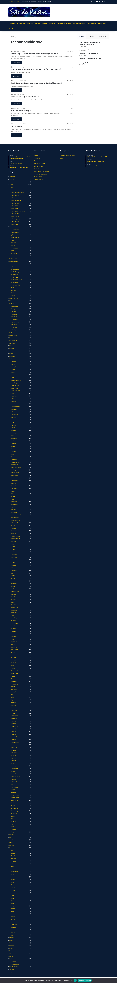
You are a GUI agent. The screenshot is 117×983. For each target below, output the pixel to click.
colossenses (14, 871)
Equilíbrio (13, 552)
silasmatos (14, 253)
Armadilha (13, 404)
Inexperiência (14, 623)
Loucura (13, 652)
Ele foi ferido (16, 126)
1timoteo (13, 858)
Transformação (15, 811)
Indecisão (13, 620)
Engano (13, 549)
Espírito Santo (13, 335)
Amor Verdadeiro (15, 390)
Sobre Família (14, 205)
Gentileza (13, 594)
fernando (13, 242)
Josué (11, 840)
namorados (14, 290)
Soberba (13, 779)
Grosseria (13, 599)
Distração (13, 533)
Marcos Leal (14, 248)
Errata (44, 23)
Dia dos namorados (16, 279)
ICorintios (13, 895)
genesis (13, 890)
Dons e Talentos (15, 538)
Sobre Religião (15, 221)
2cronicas (13, 861)
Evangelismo (14, 570)
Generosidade (15, 591)
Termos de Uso (38, 176)
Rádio (11, 948)
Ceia (12, 187)
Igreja (12, 615)
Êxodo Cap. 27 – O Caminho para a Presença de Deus (34, 53)
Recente (91, 36)
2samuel (11, 182)
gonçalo (13, 245)
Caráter (13, 441)
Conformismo (14, 475)
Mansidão (13, 660)
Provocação (14, 737)
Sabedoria (14, 760)
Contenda (13, 483)
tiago (12, 935)
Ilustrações (91, 23)
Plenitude (13, 721)
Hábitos (13, 602)
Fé (11, 581)
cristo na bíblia (13, 258)
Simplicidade (14, 774)
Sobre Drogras (15, 203)
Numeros (11, 940)
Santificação (14, 768)
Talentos (13, 789)
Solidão (13, 784)
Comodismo (14, 456)
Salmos (11, 953)
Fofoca (13, 586)
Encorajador (14, 319)
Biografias (21, 23)
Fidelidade (14, 583)
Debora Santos (15, 232)
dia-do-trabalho (15, 285)
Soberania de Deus (16, 776)
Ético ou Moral (15, 322)
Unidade (13, 819)
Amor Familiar (14, 388)
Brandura (13, 433)
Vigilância (13, 826)
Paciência (13, 705)
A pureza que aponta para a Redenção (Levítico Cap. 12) (36, 69)
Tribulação (14, 813)
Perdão (13, 713)
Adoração (13, 367)
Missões (13, 676)
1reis (12, 850)
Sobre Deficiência (16, 200)
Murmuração (14, 684)
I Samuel (11, 348)
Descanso (13, 509)
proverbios (14, 924)
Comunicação (15, 464)
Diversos (52, 23)
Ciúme (12, 454)
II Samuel (12, 356)
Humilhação (14, 612)
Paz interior (14, 710)
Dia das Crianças (15, 272)
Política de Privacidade (40, 174)
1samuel (13, 853)
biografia (13, 961)
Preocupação (14, 726)
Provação (13, 734)
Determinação (15, 523)
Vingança (13, 829)
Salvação (13, 766)
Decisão (13, 499)
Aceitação (13, 361)
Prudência (13, 739)
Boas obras (14, 425)
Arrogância (14, 409)
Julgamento (14, 641)
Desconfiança (14, 512)
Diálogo (13, 525)
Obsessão (13, 692)
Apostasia (13, 401)
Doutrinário (14, 316)
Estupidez (13, 565)
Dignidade (13, 528)
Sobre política (15, 216)
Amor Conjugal (15, 382)
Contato (30, 23)
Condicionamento (16, 467)
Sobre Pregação (15, 219)
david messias (15, 229)
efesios (13, 879)
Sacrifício (13, 763)
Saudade (13, 771)
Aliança (13, 372)
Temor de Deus (15, 795)
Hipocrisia (13, 604)
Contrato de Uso (38, 179)
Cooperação (14, 488)
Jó (10, 837)
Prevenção (14, 729)
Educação (13, 541)
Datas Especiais (13, 261)
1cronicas (12, 176)
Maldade (13, 657)
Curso (37, 23)
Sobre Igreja (14, 208)
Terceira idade (15, 797)
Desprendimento (15, 520)
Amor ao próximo (16, 380)
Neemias (11, 937)
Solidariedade (15, 787)
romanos (13, 927)
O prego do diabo (85, 63)
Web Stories (102, 23)
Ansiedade (14, 396)
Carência (13, 443)
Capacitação (14, 438)
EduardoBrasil (15, 237)
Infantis (11, 834)
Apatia (12, 398)
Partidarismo (14, 708)
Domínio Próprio (15, 536)
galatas (13, 887)
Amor (12, 377)
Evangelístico (14, 324)
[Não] (115, 980)
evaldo (13, 240)
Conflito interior (15, 472)
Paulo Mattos (13, 943)
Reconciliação (15, 742)
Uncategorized (13, 966)
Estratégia (13, 562)
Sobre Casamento (16, 198)
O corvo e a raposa (85, 49)
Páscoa (13, 295)
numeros (13, 922)
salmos (13, 932)
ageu (12, 866)
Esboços (11, 303)
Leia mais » (16, 62)
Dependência (14, 504)
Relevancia (14, 747)
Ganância (13, 589)
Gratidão (13, 597)
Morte (12, 678)
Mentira (13, 668)
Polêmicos (12, 945)
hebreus (13, 892)
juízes (12, 906)
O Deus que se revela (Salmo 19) (30, 1)
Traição (13, 805)
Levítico (11, 845)
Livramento (14, 647)
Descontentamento (16, 515)
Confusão (13, 478)
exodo (12, 882)
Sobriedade (14, 782)
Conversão (14, 486)
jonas (12, 903)
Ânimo (12, 393)
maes (12, 287)
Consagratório (15, 309)
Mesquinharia (14, 671)
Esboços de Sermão (64, 23)
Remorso (13, 750)
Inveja (12, 639)
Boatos (13, 427)
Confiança (13, 470)
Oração (13, 697)
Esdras (11, 332)
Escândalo (14, 554)
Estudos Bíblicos (79, 23)
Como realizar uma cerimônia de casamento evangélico (89, 43)
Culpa (12, 493)
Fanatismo (14, 578)
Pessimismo (14, 718)
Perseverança (14, 715)
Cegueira (13, 451)
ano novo (13, 264)
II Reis (11, 353)
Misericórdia (14, 673)
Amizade (13, 375)
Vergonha (13, 821)
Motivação (14, 681)
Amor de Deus (15, 385)
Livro (10, 847)
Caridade (13, 446)
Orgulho (13, 700)
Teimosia (13, 792)
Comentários (102, 36)
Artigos (12, 23)
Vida (12, 824)
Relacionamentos (15, 745)
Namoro (13, 686)
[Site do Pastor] (29, 12)
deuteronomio (15, 877)
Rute (10, 951)
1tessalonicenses (15, 856)
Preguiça (13, 723)
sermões (11, 956)
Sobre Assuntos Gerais (17, 192)
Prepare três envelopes (21, 110)
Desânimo (13, 507)
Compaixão (14, 459)
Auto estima (14, 417)
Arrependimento (15, 406)
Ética (12, 567)
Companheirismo (15, 462)
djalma (12, 235)
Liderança (13, 644)
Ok (75, 980)
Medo (12, 665)
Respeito (13, 758)
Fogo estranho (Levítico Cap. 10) (25, 97)
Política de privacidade (85, 980)
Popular (81, 36)
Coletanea (12, 256)
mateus (13, 916)
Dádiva (13, 496)
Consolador (14, 311)
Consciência (14, 480)
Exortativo (14, 327)
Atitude (13, 412)
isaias (12, 898)
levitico (13, 908)
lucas (12, 911)
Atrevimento (14, 414)
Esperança (14, 560)
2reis (12, 863)
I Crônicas (12, 343)
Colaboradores (13, 227)
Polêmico (13, 330)
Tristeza (13, 816)
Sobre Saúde (14, 224)
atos (12, 869)
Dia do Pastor (14, 277)
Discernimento (15, 530)
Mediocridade (15, 663)
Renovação (14, 752)
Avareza (13, 419)
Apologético (14, 306)
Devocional (14, 314)
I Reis (10, 345)
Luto (12, 655)
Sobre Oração (15, 213)
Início (13, 37)
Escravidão (14, 557)
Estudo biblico (15, 964)
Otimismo (13, 702)
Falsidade (13, 575)
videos (11, 972)
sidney (12, 250)
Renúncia (13, 755)
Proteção (13, 731)
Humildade (14, 610)
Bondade (13, 430)
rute (12, 929)
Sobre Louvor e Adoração (18, 211)
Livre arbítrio (14, 649)
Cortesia (13, 491)
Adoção (13, 364)
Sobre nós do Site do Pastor (42, 171)
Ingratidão (14, 628)
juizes (11, 842)
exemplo (13, 573)
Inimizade (13, 631)
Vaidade (11, 969)
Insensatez (14, 634)
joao (12, 900)
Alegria (13, 369)
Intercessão (14, 636)
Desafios (13, 190)
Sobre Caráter (15, 195)
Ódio (12, 694)
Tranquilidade (14, 808)
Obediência (14, 689)
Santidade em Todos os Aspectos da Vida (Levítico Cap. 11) (37, 83)
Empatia (13, 546)
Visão (12, 832)
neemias (13, 919)
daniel (12, 874)
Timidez (13, 803)
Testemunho (14, 800)
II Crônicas (12, 351)
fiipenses (13, 885)
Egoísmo (13, 544)
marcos (13, 914)
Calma (12, 435)
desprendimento (13, 298)
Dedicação (14, 501)
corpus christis (15, 269)
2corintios (12, 179)
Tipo (10, 958)
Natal (12, 293)
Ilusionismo (14, 618)
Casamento (14, 449)
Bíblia (12, 422)
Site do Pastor (15, 51)
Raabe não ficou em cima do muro (90, 58)
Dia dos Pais (14, 282)
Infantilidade (14, 626)
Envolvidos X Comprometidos (88, 53)
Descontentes (15, 517)
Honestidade (14, 607)
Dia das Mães (14, 274)
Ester (10, 337)
